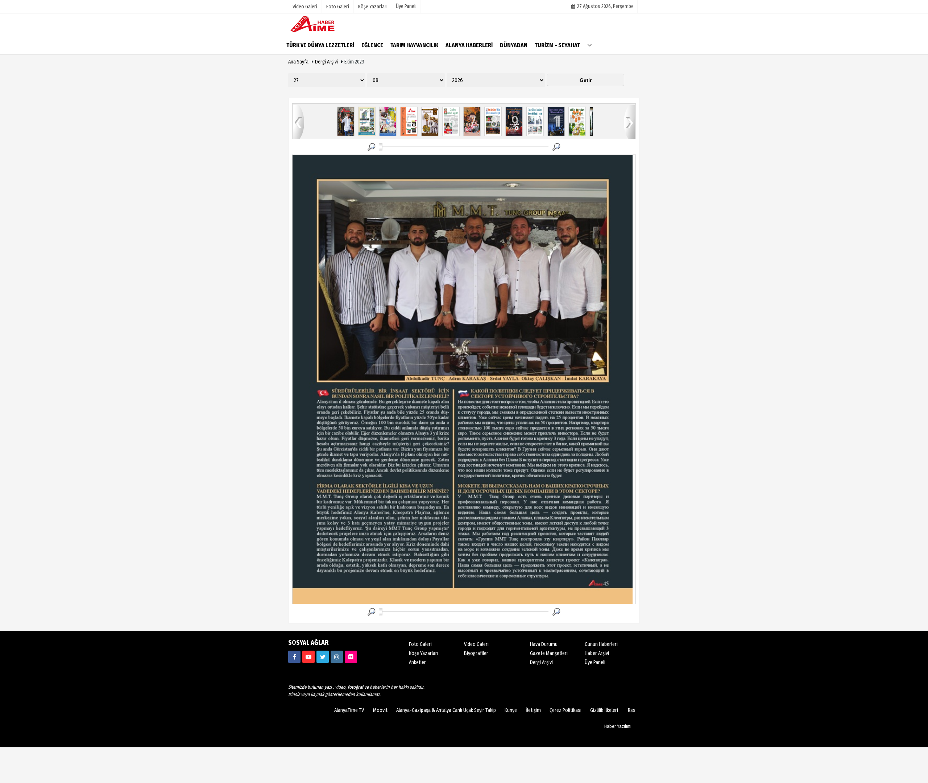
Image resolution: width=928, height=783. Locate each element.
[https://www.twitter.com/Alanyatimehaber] (322, 657)
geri (298, 121)
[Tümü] (589, 44)
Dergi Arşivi (326, 62)
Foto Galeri (420, 644)
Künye (511, 710)
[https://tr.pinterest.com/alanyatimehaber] (351, 657)
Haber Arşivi (597, 653)
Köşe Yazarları (423, 653)
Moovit (380, 710)
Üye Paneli (406, 6)
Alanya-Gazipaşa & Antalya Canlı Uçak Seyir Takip (446, 710)
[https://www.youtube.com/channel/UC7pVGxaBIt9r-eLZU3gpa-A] (308, 657)
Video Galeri (476, 644)
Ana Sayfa (298, 62)
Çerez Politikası (565, 710)
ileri (629, 121)
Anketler (417, 662)
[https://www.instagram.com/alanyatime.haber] (337, 657)
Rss (631, 710)
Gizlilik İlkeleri (604, 710)
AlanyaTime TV (349, 710)
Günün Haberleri (601, 644)
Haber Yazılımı (617, 726)
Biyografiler (476, 653)
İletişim (533, 710)
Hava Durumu (544, 644)
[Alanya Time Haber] (324, 24)
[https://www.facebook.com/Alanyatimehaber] (294, 657)
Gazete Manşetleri (549, 653)
